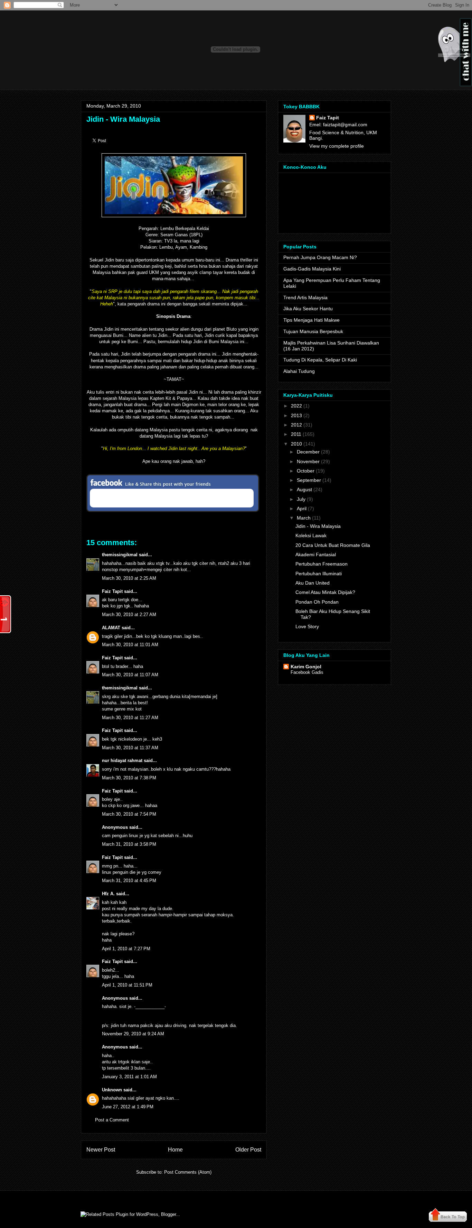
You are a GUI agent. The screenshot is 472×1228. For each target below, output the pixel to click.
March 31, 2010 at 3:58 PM (129, 844)
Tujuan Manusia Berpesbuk (313, 331)
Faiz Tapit (112, 591)
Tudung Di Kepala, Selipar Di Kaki (320, 360)
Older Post (248, 1150)
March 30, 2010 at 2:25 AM (129, 578)
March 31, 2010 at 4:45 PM (129, 880)
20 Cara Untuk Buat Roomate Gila (332, 545)
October (305, 471)
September (309, 480)
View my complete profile (336, 146)
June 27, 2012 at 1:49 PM (127, 1106)
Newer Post (100, 1150)
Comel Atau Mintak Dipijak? (325, 592)
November (308, 461)
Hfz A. (108, 893)
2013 (296, 415)
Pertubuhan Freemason (321, 564)
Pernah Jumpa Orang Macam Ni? (320, 257)
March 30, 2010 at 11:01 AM (130, 644)
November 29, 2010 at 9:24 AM (133, 1033)
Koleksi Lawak (311, 535)
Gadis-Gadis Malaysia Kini (312, 269)
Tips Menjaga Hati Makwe (311, 320)
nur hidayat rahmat (122, 760)
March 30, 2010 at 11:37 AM (130, 747)
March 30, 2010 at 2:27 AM (129, 614)
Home (175, 1150)
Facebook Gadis (307, 672)
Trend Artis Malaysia (305, 297)
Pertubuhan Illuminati (318, 573)
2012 (296, 425)
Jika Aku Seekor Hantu (308, 308)
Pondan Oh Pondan (317, 602)
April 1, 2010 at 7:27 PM (126, 948)
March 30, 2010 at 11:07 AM (130, 674)
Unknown (112, 1089)
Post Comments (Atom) (187, 1172)
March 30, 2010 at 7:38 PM (129, 777)
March (304, 518)
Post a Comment (112, 1119)
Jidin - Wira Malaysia (123, 119)
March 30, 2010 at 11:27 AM (130, 717)
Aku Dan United (312, 583)
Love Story (307, 626)
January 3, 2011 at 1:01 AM (129, 1076)
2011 (296, 434)
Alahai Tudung (299, 371)
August (304, 489)
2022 (296, 406)
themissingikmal (120, 554)
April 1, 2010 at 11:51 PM (127, 985)
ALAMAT (111, 627)
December (308, 452)
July (301, 499)
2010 (296, 444)
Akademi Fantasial (315, 554)
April (301, 508)
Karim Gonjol (306, 666)
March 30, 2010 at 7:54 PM (129, 814)
